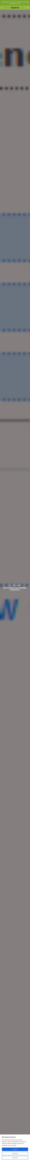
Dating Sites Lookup (16, 585)
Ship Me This (15, 7)
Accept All (15, 1149)
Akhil (10, 585)
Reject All (15, 1157)
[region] (15, 1147)
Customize (15, 1153)
